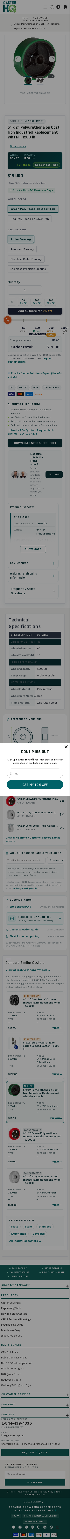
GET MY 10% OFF (35, 785)
